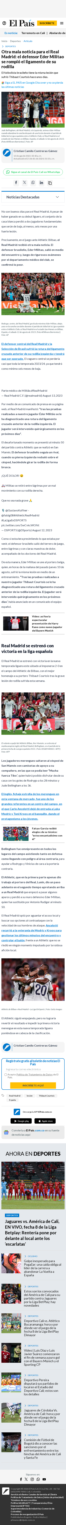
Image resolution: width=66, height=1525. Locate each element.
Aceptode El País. (33, 1076)
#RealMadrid (39, 390)
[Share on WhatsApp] (33, 183)
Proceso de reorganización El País (27, 1514)
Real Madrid (14, 1095)
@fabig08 (7, 515)
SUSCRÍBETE (47, 23)
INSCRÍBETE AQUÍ (33, 1085)
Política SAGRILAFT (20, 1503)
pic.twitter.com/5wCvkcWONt (20, 525)
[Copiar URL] (50, 183)
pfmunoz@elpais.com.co (23, 1520)
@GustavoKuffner (16, 510)
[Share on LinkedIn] (41, 183)
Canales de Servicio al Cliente (43, 1494)
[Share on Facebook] (16, 183)
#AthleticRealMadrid (26, 515)
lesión (30, 1095)
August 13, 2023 (52, 395)
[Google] (21, 1121)
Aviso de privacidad (53, 1497)
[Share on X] (24, 183)
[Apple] (45, 1121)
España (12, 1100)
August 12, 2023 (42, 530)
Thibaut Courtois (47, 1095)
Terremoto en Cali (33, 33)
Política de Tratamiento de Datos (34, 1074)
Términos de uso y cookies (24, 1500)
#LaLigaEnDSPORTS (14, 520)
